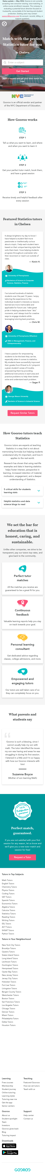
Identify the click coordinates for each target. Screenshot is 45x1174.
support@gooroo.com (10, 16)
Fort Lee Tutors (8, 985)
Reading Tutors (8, 917)
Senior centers (8, 1106)
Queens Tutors (8, 952)
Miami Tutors (7, 1015)
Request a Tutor (22, 857)
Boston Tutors (8, 998)
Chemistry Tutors (9, 887)
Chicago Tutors (8, 1008)
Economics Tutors (9, 903)
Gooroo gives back (10, 1129)
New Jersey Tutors (10, 975)
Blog (4, 1132)
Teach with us (29, 1089)
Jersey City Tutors (10, 978)
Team (4, 1122)
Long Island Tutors (10, 958)
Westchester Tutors (10, 995)
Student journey (9, 1089)
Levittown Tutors (9, 962)
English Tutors (8, 883)
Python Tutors (8, 934)
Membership (7, 1086)
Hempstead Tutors (10, 968)
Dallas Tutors (7, 1022)
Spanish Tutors (8, 900)
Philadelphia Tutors (10, 1018)
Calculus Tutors (8, 910)
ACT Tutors (7, 927)
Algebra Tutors (8, 907)
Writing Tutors (8, 920)
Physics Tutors (8, 890)
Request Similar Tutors (23, 413)
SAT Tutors (6, 897)
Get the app (7, 1102)
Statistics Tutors (9, 914)
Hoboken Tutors (9, 982)
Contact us (28, 1119)
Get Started (22, 71)
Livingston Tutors (9, 988)
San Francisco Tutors (11, 1002)
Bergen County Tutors (11, 992)
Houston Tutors (8, 1025)
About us (6, 1115)
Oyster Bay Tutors (9, 972)
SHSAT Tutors (8, 930)
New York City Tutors (11, 945)
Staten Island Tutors (10, 955)
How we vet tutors (32, 1086)
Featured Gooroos (32, 1082)
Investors (6, 1125)
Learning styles (8, 1096)
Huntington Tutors (10, 965)
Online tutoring (8, 1092)
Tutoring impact (9, 1135)
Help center (29, 1115)
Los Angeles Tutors (10, 1005)
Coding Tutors (8, 893)
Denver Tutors (8, 1012)
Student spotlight (9, 1119)
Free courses (7, 1082)
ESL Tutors (6, 924)
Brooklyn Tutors (9, 948)
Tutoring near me (9, 1099)
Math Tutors (7, 880)
